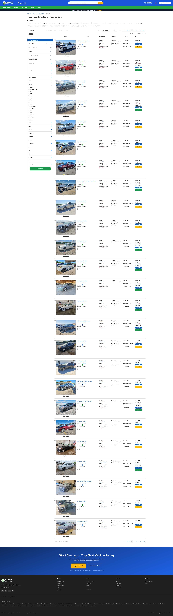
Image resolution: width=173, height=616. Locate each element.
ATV (31, 99)
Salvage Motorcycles (61, 23)
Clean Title (108, 23)
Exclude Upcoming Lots (33, 55)
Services (40, 7)
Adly (31, 104)
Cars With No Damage (86, 23)
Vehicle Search (6, 7)
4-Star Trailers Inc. (34, 89)
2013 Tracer (32, 87)
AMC (31, 95)
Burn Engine (132, 23)
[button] (40, 63)
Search (100, 3)
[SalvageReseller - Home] (8, 3)
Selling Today (44, 26)
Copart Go (30, 23)
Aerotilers (32, 112)
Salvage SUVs (52, 23)
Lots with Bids (59, 26)
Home (29, 14)
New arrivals (97, 26)
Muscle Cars (66, 26)
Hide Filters (49, 30)
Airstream (32, 114)
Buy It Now (31, 51)
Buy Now (78, 23)
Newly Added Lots (32, 43)
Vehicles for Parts (96, 23)
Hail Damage (139, 23)
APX (31, 97)
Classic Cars (37, 26)
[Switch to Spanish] (156, 3)
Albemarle (32, 118)
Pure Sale (91, 26)
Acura (31, 102)
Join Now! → (99, 10)
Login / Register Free (164, 3)
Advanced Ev (32, 106)
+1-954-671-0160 (148, 2)
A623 (31, 93)
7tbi (31, 91)
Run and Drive (116, 23)
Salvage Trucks (71, 23)
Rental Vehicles (83, 26)
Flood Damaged (124, 23)
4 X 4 (103, 23)
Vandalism (30, 26)
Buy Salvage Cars (38, 14)
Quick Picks (15, 7)
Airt (30, 116)
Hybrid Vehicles (74, 26)
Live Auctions (25, 7)
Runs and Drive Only (33, 59)
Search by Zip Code (33, 47)
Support (32, 7)
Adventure (32, 108)
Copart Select (37, 23)
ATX (31, 100)
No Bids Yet (51, 26)
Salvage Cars (44, 23)
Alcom (31, 119)
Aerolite (31, 110)
